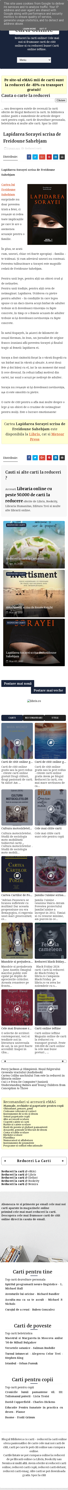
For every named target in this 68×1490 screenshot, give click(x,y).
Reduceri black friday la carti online (50, 961)
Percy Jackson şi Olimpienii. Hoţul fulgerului (30, 1069)
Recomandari (33, 718)
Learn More (29, 29)
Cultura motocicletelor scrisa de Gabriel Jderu (17, 828)
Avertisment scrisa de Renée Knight (29, 607)
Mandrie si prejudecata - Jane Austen (17, 961)
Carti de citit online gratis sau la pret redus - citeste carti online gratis (50, 762)
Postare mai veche (48, 690)
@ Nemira (19, 1184)
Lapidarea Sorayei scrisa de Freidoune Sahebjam (31, 654)
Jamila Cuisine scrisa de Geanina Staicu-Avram (50, 895)
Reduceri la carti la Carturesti (25, 558)
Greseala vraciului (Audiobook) (22, 1072)
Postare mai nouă (18, 683)
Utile (55, 718)
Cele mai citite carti (48, 828)
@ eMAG (18, 1171)
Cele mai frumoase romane (17, 1028)
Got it (43, 29)
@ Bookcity (20, 1180)
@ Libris (18, 1174)
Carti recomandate (12, 719)
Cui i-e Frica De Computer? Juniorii (24, 1081)
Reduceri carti (33, 148)
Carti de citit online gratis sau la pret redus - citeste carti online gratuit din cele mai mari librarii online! (17, 762)
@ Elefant (19, 1177)
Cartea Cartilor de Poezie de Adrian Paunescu (17, 895)
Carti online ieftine (48, 1028)
